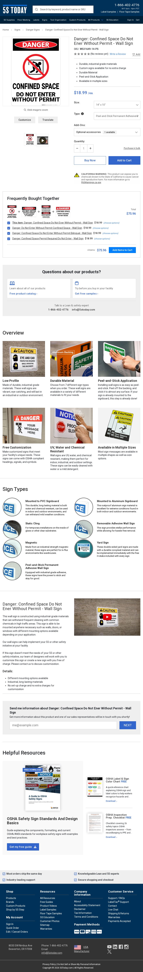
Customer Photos (49, 921)
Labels (36, 20)
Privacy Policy (49, 964)
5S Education (112, 20)
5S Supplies (9, 20)
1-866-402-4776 (127, 5)
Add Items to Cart (122, 250)
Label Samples (108, 11)
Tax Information (83, 913)
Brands (10, 902)
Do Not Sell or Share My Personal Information (78, 964)
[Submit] (36, 9)
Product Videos (48, 905)
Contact (112, 905)
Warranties (46, 928)
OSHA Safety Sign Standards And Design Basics (42, 821)
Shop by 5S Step (15, 909)
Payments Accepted (119, 921)
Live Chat (113, 909)
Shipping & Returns (118, 913)
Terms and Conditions (86, 916)
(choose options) (111, 223)
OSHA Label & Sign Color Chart (117, 780)
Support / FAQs (116, 898)
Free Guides (46, 902)
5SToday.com (66, 968)
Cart (137, 20)
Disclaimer (80, 909)
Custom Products (77, 20)
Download (110, 801)
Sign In (130, 20)
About (77, 901)
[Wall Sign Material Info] (82, 113)
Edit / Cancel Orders (17, 931)
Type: (77, 113)
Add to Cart (124, 160)
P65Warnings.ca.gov (91, 182)
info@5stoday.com (83, 309)
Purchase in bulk (132, 148)
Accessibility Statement (87, 905)
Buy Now (90, 160)
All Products (94, 20)
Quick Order (12, 928)
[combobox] (63, 9)
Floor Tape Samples (129, 11)
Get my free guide (21, 846)
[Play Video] (42, 140)
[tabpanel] (109, 790)
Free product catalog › (23, 293)
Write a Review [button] (118, 54)
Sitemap (45, 925)
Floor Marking (23, 20)
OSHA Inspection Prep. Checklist (116, 816)
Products (11, 898)
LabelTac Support (118, 901)
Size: (77, 102)
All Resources (47, 898)
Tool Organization (58, 20)
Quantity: (79, 141)
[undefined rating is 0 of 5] (82, 53)
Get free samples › (86, 293)
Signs (44, 20)
